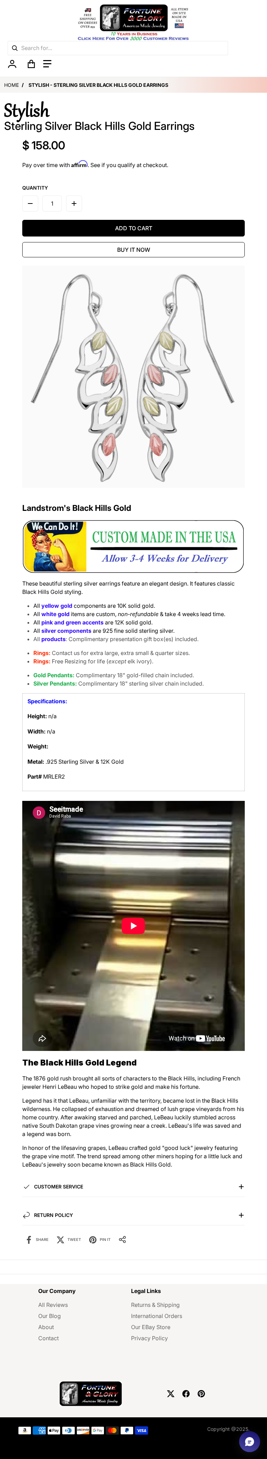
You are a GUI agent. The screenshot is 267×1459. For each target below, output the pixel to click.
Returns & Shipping (155, 1304)
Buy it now (133, 249)
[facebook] (186, 1393)
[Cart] (31, 64)
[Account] (12, 64)
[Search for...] (14, 48)
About (46, 1327)
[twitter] (170, 1393)
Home (11, 85)
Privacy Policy (149, 1338)
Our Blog (49, 1315)
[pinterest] (201, 1393)
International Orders (156, 1315)
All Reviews (53, 1304)
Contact (48, 1338)
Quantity (35, 188)
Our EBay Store (150, 1327)
